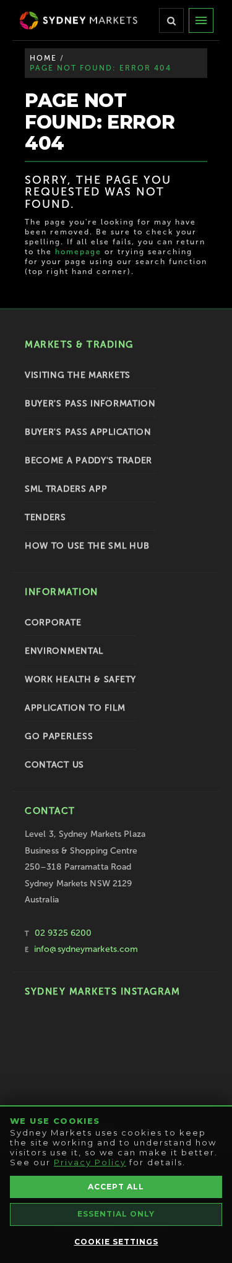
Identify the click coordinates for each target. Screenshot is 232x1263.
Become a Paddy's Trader (88, 460)
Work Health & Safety (80, 679)
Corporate (53, 622)
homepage (78, 251)
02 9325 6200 (63, 933)
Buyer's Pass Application (88, 432)
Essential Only (116, 1213)
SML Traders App (66, 489)
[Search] (171, 20)
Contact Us (54, 765)
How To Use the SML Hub (87, 546)
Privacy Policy (90, 1162)
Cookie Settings (116, 1241)
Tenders (45, 517)
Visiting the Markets (78, 375)
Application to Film (75, 708)
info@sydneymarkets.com (86, 949)
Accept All (116, 1186)
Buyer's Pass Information (90, 403)
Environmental (64, 651)
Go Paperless (59, 736)
